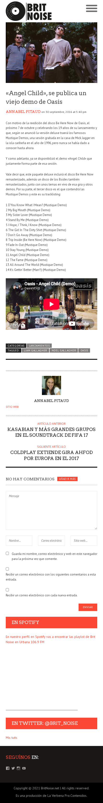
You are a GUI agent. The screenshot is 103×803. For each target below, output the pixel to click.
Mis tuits (11, 737)
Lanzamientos (39, 345)
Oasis (84, 350)
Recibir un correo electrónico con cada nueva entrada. (42, 595)
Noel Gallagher (64, 350)
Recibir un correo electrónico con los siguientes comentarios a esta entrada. (51, 577)
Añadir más (67, 479)
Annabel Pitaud (23, 112)
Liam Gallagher (35, 350)
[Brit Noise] (29, 11)
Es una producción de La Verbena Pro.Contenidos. (51, 795)
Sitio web (12, 406)
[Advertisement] (42, 680)
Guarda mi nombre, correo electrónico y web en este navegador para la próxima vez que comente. (54, 556)
